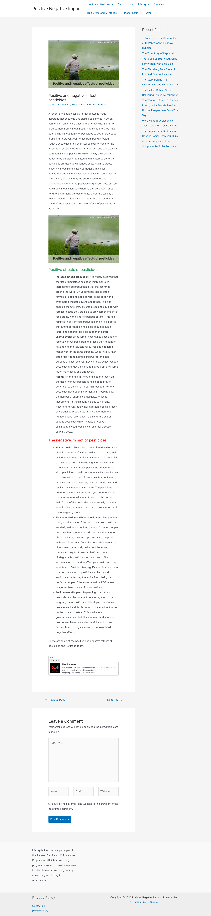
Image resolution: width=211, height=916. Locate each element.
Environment (79, 104)
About (52, 657)
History (142, 4)
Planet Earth (131, 12)
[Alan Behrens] (55, 668)
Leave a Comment (58, 104)
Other (149, 12)
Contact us (38, 905)
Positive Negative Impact (57, 8)
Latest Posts (54, 660)
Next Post (114, 699)
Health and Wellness (98, 4)
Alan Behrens (69, 664)
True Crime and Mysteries (102, 12)
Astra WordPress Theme (144, 902)
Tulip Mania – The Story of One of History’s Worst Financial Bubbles (160, 43)
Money (158, 4)
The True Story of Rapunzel (158, 53)
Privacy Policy (40, 911)
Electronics (124, 4)
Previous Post (55, 699)
